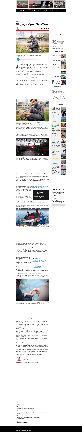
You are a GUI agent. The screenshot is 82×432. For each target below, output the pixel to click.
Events (51, 10)
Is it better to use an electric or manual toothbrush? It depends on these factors (58, 100)
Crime (31, 13)
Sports (57, 10)
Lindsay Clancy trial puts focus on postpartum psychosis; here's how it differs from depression (58, 96)
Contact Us (35, 427)
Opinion (27, 13)
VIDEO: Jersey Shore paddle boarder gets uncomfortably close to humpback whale (39, 263)
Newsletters (50, 13)
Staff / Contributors (52, 428)
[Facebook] (37, 29)
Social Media (34, 362)
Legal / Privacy (44, 427)
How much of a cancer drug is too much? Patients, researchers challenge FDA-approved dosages (58, 39)
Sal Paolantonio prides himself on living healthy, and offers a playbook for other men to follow (58, 90)
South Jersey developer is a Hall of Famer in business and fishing (39, 267)
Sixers (53, 80)
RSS (59, 427)
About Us (17, 427)
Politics (23, 13)
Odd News (35, 13)
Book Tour (54, 112)
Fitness (53, 107)
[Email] (46, 29)
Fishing (37, 362)
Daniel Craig (24, 27)
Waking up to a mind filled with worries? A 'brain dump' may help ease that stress (58, 99)
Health (39, 10)
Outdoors (23, 30)
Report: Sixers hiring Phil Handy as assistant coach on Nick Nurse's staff (57, 48)
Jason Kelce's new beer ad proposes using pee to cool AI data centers (58, 44)
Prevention (54, 64)
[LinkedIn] (41, 29)
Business (44, 13)
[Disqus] (32, 388)
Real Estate (54, 117)
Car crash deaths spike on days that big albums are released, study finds (58, 94)
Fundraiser (54, 133)
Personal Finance (55, 138)
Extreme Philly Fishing (30, 84)
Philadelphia (29, 362)
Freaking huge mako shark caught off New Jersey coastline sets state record (39, 261)
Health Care (54, 170)
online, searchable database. (39, 186)
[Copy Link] (48, 29)
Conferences (54, 149)
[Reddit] (43, 29)
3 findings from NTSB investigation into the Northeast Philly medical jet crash (58, 42)
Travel (53, 123)
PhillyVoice (22, 10)
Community (54, 154)
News (33, 10)
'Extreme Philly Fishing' (34, 77)
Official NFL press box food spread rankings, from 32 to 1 (57, 37)
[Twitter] (39, 29)
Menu (17, 10)
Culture (45, 10)
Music (53, 69)
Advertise (26, 427)
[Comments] (44, 29)
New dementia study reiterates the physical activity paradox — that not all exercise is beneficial (58, 46)
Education (40, 13)
